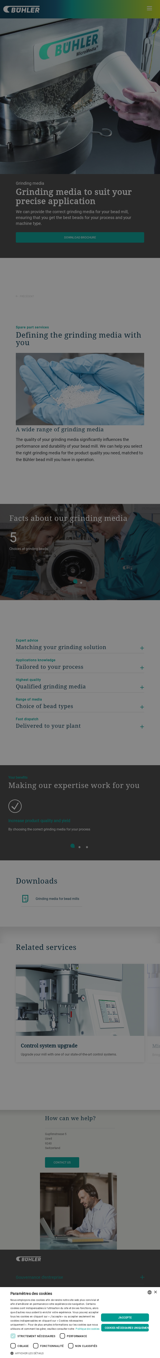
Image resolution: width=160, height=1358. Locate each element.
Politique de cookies (87, 1328)
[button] (55, 1353)
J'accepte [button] (125, 1317)
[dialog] (80, 1322)
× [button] (155, 1292)
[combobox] (150, 1292)
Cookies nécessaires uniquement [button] (127, 1327)
